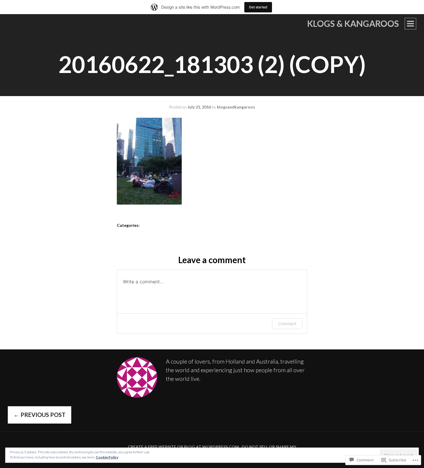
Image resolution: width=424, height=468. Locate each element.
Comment (287, 323)
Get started (258, 7)
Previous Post (39, 414)
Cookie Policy (107, 457)
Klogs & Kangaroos (353, 23)
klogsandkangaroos (236, 106)
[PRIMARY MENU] (410, 23)
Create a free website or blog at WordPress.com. (184, 446)
